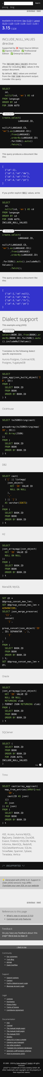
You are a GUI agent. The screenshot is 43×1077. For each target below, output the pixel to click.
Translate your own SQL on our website (20, 885)
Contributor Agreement (15, 1010)
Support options (13, 978)
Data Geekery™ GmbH (24, 1063)
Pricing (5, 7)
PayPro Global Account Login (17, 983)
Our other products (14, 1045)
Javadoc (9, 1037)
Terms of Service (13, 1007)
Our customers (12, 956)
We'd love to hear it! (17, 935)
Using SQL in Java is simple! (16, 1039)
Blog (12, 7)
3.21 (5, 23)
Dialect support (20, 318)
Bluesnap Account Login (15, 986)
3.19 (17, 23)
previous (31, 10)
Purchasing (11, 1002)
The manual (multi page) (16, 1031)
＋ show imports (8, 114)
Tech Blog (10, 959)
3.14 (14, 28)
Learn (37, 3)
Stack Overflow (12, 965)
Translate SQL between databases (19, 1048)
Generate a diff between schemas (19, 1051)
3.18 (23, 23)
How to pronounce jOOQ (16, 1054)
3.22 (29, 20)
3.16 (35, 23)
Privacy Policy (11, 1004)
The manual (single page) (16, 1028)
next (39, 10)
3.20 (11, 23)
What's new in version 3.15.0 (20, 915)
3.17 (29, 23)
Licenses (10, 999)
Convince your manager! (15, 1042)
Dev (24, 20)
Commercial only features (19, 919)
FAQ (8, 1023)
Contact (9, 980)
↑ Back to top (21, 947)
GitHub (9, 962)
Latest (37, 20)
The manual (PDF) (13, 1034)
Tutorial (9, 1025)
